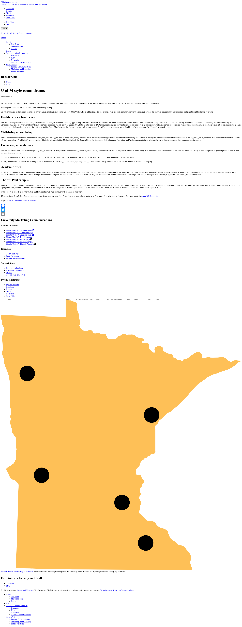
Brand (8, 603)
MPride (9, 272)
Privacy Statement (106, 590)
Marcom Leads (17, 599)
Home (8, 82)
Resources (15, 608)
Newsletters (15, 612)
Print (30, 200)
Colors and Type (12, 254)
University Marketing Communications (16, 33)
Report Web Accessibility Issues (123, 590)
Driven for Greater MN (15, 270)
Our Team (15, 596)
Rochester (10, 15)
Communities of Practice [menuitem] (21, 62)
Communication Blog (14, 268)
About (8, 594)
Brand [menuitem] (8, 51)
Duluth (9, 11)
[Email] (121, 214)
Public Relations (17, 624)
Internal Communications (17, 200)
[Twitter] (121, 210)
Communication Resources (16, 606)
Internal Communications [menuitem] (21, 67)
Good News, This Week (15, 275)
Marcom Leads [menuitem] (17, 46)
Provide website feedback (16, 258)
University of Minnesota (25, 590)
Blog (8, 84)
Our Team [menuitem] (15, 44)
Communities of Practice (21, 615)
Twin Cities (10, 18)
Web (34, 200)
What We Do (11, 617)
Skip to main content (9, 2)
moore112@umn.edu (149, 196)
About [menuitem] (8, 42)
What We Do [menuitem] (11, 64)
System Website (12, 285)
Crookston (10, 9)
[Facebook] (121, 206)
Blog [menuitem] (13, 58)
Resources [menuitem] (15, 55)
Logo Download (12, 256)
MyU (8, 24)
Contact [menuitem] (14, 49)
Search (4, 29)
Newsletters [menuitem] (15, 60)
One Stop (10, 22)
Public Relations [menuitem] (17, 71)
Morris (8, 13)
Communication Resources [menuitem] (16, 53)
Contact (14, 601)
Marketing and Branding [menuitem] (21, 69)
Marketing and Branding (21, 621)
